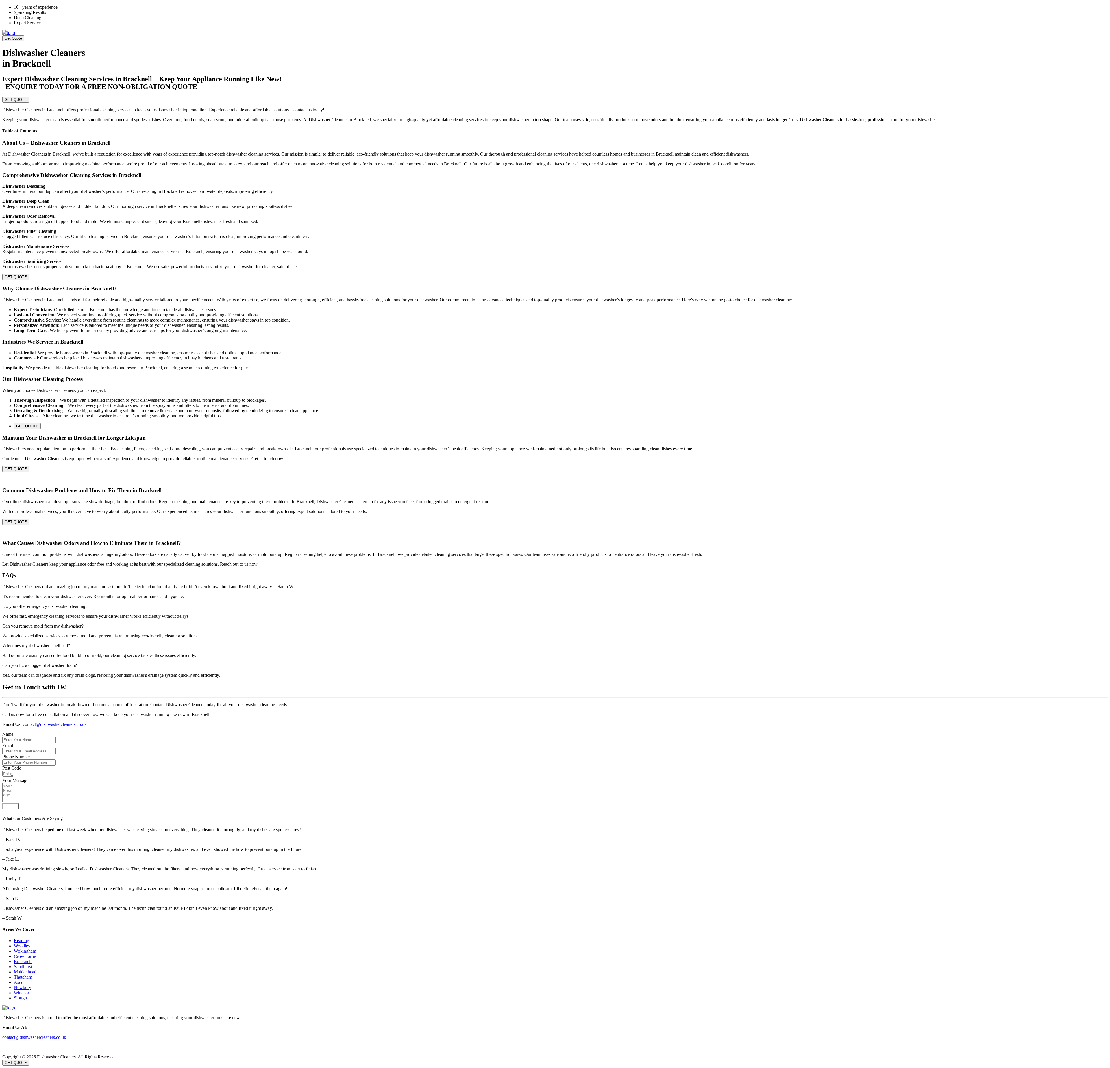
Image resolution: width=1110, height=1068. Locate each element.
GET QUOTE (16, 99)
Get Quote (13, 38)
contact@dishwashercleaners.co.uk (55, 724)
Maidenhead (25, 971)
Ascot (19, 982)
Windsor (21, 992)
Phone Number (16, 756)
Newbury (22, 987)
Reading (21, 940)
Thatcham (23, 977)
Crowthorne (25, 956)
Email (7, 745)
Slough (20, 997)
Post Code (11, 768)
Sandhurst (23, 966)
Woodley (22, 945)
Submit (10, 806)
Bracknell (23, 961)
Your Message (15, 780)
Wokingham (25, 951)
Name (7, 734)
